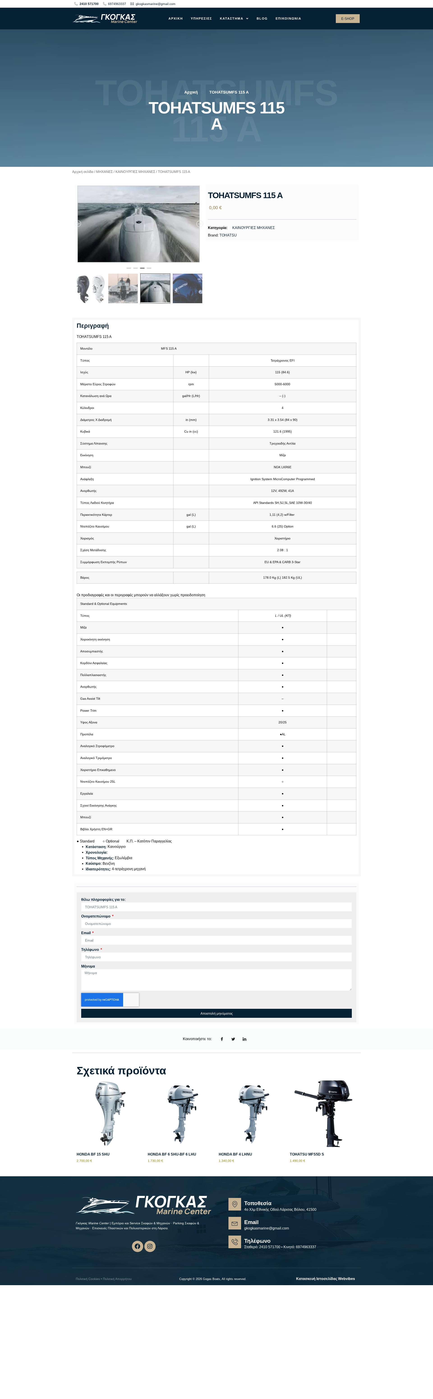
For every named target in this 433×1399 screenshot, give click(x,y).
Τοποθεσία (258, 1209)
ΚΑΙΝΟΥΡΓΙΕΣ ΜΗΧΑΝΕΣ (135, 172)
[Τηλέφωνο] (234, 1247)
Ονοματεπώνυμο (96, 922)
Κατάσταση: (96, 853)
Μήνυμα (88, 972)
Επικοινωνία (288, 18)
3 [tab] (142, 276)
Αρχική (175, 18)
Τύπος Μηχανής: (100, 864)
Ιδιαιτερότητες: (98, 875)
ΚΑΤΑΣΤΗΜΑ (231, 18)
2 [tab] (135, 276)
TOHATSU (228, 235)
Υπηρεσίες (201, 18)
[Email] (234, 1229)
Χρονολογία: (97, 858)
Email (86, 939)
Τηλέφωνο (90, 955)
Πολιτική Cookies (88, 1285)
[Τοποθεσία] (234, 1210)
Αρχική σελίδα (82, 172)
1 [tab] (129, 276)
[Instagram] (150, 1252)
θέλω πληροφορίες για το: (103, 905)
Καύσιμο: (94, 870)
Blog (262, 18)
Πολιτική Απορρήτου (117, 1285)
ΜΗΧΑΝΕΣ (104, 172)
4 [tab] (149, 276)
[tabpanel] (139, 227)
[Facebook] (137, 1252)
